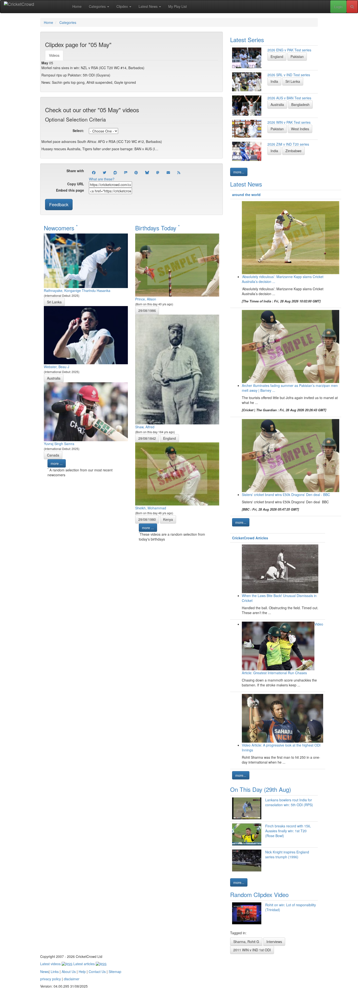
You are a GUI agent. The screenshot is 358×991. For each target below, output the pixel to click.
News (44, 971)
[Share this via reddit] (115, 172)
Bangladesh (300, 104)
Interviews (274, 941)
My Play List (177, 6)
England (169, 438)
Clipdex (122, 6)
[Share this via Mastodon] (157, 172)
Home (77, 6)
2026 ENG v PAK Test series (289, 49)
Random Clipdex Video (259, 894)
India (274, 81)
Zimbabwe (293, 150)
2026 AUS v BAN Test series (289, 97)
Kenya (168, 519)
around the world (246, 194)
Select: (78, 130)
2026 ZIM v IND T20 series (288, 144)
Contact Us (97, 971)
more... (238, 171)
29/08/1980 (147, 519)
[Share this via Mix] (125, 172)
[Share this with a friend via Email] (168, 172)
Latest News (149, 6)
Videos (54, 55)
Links (55, 971)
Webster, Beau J (56, 366)
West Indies (300, 128)
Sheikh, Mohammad (150, 507)
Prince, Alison (145, 299)
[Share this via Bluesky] (147, 172)
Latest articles (84, 963)
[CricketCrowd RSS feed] (178, 172)
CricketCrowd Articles (250, 537)
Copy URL (75, 183)
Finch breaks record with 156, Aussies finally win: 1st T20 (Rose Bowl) (288, 830)
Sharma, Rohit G (246, 941)
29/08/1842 (147, 438)
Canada (53, 455)
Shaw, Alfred (144, 426)
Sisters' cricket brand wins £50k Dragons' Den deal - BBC (286, 494)
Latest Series (247, 39)
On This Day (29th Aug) (260, 789)
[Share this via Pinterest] (136, 172)
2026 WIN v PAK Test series (289, 122)
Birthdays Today (157, 228)
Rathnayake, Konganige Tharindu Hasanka (77, 290)
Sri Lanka (54, 301)
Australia (53, 378)
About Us (69, 971)
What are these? (101, 179)
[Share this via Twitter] (104, 172)
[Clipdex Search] (352, 6)
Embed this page (70, 190)
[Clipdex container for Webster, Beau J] (86, 334)
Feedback (58, 204)
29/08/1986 (147, 310)
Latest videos (51, 963)
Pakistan (297, 56)
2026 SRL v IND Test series (288, 74)
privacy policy (50, 978)
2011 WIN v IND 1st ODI (252, 949)
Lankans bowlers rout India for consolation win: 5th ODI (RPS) (289, 802)
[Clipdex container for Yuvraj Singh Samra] (86, 411)
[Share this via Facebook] (94, 172)
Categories (98, 6)
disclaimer (71, 978)
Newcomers (61, 228)
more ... (57, 463)
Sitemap (115, 971)
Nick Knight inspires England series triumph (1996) (287, 854)
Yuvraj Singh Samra (59, 443)
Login (338, 6)
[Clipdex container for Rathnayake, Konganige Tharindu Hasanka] (86, 260)
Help (82, 971)
